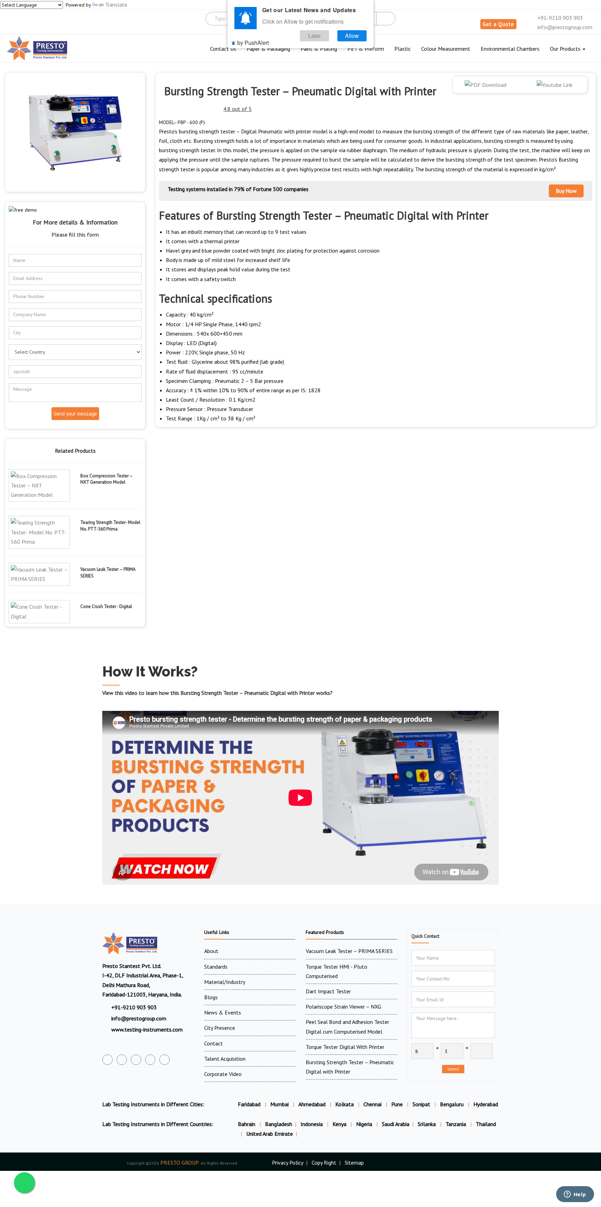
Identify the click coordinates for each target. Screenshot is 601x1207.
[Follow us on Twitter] (122, 1059)
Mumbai (279, 1104)
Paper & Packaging (268, 48)
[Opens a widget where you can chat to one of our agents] (575, 1195)
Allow (352, 36)
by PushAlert (253, 43)
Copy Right (324, 1162)
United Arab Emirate (269, 1133)
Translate (116, 4)
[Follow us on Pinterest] (164, 1059)
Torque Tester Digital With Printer (345, 1046)
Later (314, 36)
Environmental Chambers (510, 48)
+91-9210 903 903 (559, 17)
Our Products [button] (566, 48)
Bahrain (247, 1123)
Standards (215, 966)
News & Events (222, 1012)
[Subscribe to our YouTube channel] (136, 1059)
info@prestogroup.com (564, 27)
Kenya (340, 1123)
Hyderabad (485, 1104)
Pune (397, 1104)
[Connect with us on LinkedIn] (150, 1059)
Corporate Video (223, 1073)
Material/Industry (224, 981)
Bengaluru (452, 1104)
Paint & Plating (318, 48)
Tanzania (456, 1123)
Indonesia (312, 1123)
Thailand (486, 1123)
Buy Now (566, 190)
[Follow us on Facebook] (107, 1059)
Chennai (372, 1104)
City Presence (219, 1027)
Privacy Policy (287, 1162)
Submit (453, 1069)
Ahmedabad (312, 1104)
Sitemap (354, 1162)
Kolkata (344, 1104)
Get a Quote (498, 24)
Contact (213, 1043)
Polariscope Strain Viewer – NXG (343, 1006)
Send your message (75, 413)
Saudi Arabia (395, 1123)
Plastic (402, 48)
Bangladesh (278, 1123)
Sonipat (421, 1104)
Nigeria (365, 1123)
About (211, 950)
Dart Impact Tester (328, 991)
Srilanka (427, 1123)
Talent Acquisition (225, 1058)
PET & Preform (365, 48)
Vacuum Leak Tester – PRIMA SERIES (349, 950)
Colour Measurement (445, 48)
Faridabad (249, 1104)
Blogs (211, 997)
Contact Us (223, 48)
